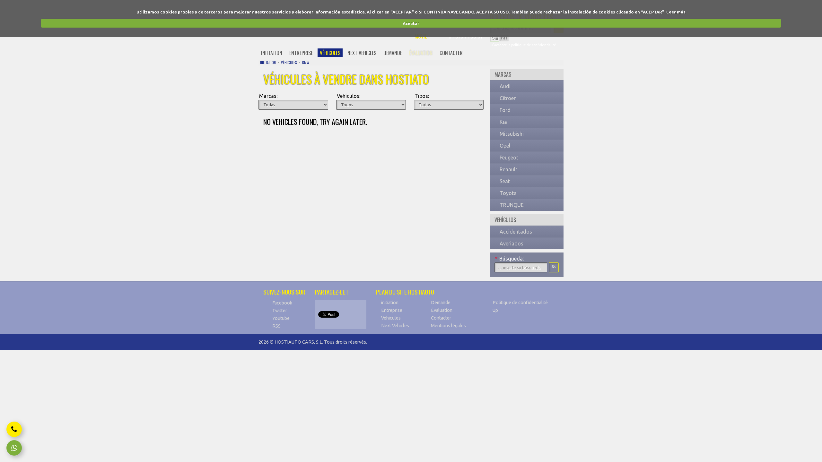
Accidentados (516, 232)
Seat (505, 181)
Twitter (279, 310)
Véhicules (391, 318)
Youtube (281, 318)
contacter (451, 53)
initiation (271, 53)
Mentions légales (448, 325)
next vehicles (361, 53)
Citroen (508, 98)
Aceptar (411, 23)
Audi (505, 86)
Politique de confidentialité (520, 302)
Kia (503, 122)
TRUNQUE (512, 205)
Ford (505, 110)
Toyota (508, 193)
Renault (508, 169)
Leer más (676, 12)
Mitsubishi (512, 134)
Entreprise (391, 310)
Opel (505, 146)
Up (495, 310)
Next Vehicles (395, 325)
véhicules (330, 53)
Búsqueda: (509, 258)
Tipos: (422, 96)
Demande (440, 302)
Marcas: (268, 96)
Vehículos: (348, 96)
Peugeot (509, 157)
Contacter (441, 318)
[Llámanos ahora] (14, 429)
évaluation (421, 53)
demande (392, 53)
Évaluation (441, 310)
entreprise (301, 53)
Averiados (511, 243)
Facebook (282, 302)
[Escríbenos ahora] (14, 448)
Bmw (305, 62)
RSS (276, 326)
